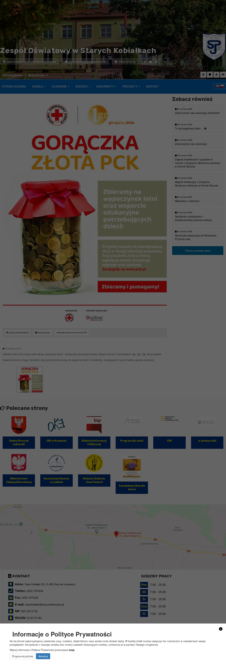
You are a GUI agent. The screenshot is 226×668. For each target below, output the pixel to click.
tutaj (71, 649)
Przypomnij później (22, 656)
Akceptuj (43, 656)
